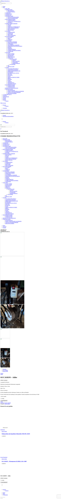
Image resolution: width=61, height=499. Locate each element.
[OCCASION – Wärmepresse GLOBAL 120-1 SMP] (21, 455)
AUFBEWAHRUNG (12, 49)
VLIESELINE (10, 51)
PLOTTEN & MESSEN (12, 41)
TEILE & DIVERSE (12, 35)
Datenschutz (21, 487)
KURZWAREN (8, 40)
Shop (4, 7)
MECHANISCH (11, 10)
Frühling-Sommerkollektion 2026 (14, 70)
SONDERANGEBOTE (5, 231)
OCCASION (7, 31)
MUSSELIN (10, 75)
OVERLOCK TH (11, 87)
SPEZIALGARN (11, 66)
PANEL (9, 80)
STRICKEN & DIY (9, 89)
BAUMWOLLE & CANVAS (13, 73)
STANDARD (15, 62)
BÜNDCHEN (10, 71)
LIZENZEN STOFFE (12, 83)
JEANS (9, 76)
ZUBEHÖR (10, 39)
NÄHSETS (10, 48)
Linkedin (9, 402)
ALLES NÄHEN (11, 53)
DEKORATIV (10, 55)
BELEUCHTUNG (11, 28)
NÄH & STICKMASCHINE (13, 17)
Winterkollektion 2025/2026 (13, 69)
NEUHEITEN (3, 230)
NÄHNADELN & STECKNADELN (15, 46)
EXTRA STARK (11, 54)
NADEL (9, 25)
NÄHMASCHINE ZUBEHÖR (11, 23)
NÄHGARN (7, 52)
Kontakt (4, 98)
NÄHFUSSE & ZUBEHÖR (13, 27)
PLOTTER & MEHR (9, 36)
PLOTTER (10, 37)
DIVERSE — (10, 22)
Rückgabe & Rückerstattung (8, 116)
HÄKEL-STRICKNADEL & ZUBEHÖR (16, 91)
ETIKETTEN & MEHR (12, 42)
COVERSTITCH (8, 13)
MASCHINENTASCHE (10, 84)
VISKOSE (10, 81)
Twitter (5, 402)
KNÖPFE (9, 47)
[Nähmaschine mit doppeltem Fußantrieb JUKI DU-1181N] (21, 425)
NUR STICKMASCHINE (13, 18)
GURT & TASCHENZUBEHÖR (14, 92)
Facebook (2, 402)
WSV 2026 (7, 8)
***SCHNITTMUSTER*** (13, 68)
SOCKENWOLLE (11, 90)
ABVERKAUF (3, 229)
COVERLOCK (8, 15)
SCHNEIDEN (10, 44)
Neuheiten (5, 95)
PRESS (9, 38)
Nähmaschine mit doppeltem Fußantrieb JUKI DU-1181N (16, 433)
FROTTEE (10, 74)
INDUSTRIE (10, 34)
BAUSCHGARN (13, 59)
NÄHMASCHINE (8, 9)
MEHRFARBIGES (16, 63)
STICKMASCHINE (9, 16)
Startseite (4, 369)
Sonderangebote (6, 96)
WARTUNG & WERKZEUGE (14, 26)
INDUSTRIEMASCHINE (10, 19)
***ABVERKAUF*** (7, 94)
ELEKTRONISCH (11, 11)
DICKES (14, 60)
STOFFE (7, 67)
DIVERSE (10, 79)
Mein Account (3, 103)
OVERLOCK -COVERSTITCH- (14, 21)
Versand (4, 97)
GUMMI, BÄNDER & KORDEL (14, 50)
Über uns (4, 226)
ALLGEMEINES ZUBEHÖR (13, 45)
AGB (25, 487)
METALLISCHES (16, 61)
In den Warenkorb (4, 400)
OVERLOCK (8, 12)
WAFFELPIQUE (11, 82)
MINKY (9, 78)
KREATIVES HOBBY (12, 93)
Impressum (16, 487)
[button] (0, 111)
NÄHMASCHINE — (12, 20)
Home (4, 6)
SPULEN (9, 24)
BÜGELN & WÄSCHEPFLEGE (11, 88)
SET (8, 65)
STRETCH (7, 186)
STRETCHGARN (11, 56)
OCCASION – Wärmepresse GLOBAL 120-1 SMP (14, 461)
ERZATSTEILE (11, 30)
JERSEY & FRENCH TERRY (13, 77)
